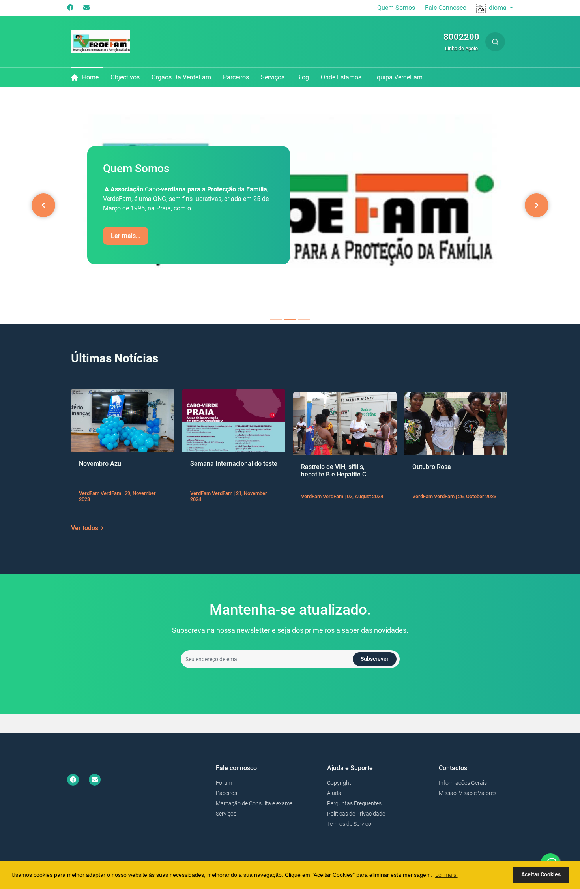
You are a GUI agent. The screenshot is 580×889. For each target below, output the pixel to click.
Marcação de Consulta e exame (254, 803)
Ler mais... (125, 236)
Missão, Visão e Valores (467, 793)
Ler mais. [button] (446, 875)
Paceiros (226, 793)
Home (90, 77)
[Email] (86, 7)
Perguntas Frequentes (354, 803)
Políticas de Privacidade (356, 813)
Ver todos (84, 528)
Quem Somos (396, 7)
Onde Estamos (341, 77)
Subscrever (375, 659)
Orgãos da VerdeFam (181, 77)
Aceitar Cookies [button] (541, 874)
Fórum (224, 783)
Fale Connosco (445, 7)
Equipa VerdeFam (398, 77)
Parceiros (236, 77)
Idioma (497, 7)
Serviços (272, 77)
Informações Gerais (463, 783)
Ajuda (334, 793)
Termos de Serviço (349, 824)
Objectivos (125, 77)
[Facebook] (70, 7)
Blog (302, 77)
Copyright (339, 783)
